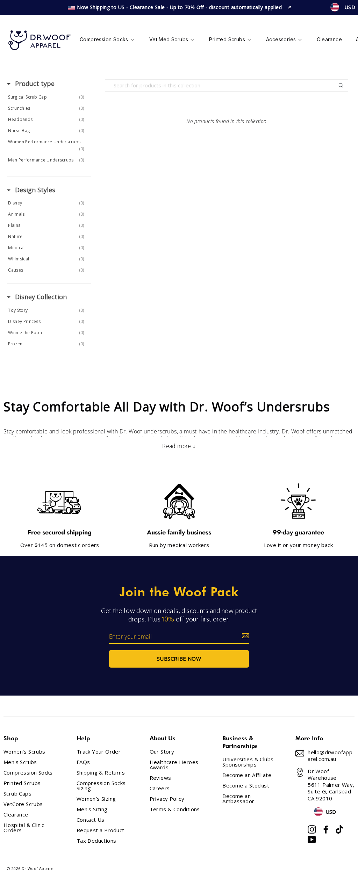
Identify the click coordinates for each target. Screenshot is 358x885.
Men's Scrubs (20, 762)
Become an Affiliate (246, 775)
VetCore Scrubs (23, 804)
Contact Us (91, 819)
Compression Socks (28, 772)
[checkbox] (47, 97)
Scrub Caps (17, 793)
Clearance (15, 814)
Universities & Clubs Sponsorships (247, 762)
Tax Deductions (96, 840)
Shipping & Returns (101, 772)
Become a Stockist (245, 785)
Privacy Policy (167, 798)
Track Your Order (99, 751)
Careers (160, 788)
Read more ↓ (178, 446)
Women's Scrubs (24, 751)
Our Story (162, 751)
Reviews (160, 777)
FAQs (83, 762)
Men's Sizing (92, 809)
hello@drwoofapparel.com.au (330, 756)
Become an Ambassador (238, 798)
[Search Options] (343, 85)
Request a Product (100, 830)
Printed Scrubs (22, 783)
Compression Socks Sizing (101, 785)
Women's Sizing (96, 798)
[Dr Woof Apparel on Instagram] (312, 829)
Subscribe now (179, 658)
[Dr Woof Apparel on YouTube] (312, 839)
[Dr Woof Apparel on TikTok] (339, 829)
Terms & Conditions (175, 809)
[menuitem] (107, 40)
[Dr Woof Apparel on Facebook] (326, 829)
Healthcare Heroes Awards (174, 765)
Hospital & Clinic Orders (23, 827)
